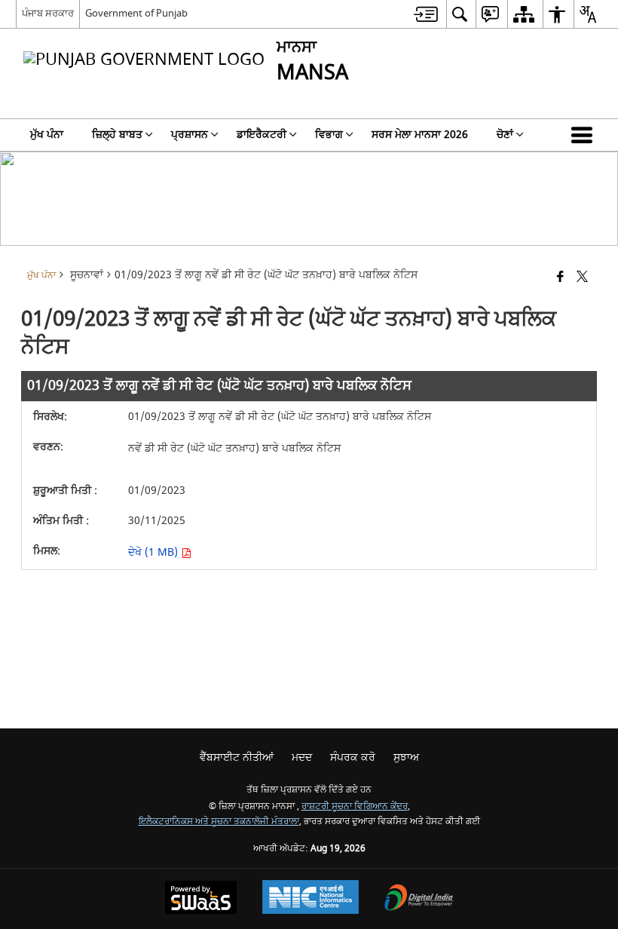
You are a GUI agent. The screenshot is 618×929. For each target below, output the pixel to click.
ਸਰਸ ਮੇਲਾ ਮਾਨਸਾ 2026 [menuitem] (420, 135)
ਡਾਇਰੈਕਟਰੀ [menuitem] (261, 135)
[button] (585, 135)
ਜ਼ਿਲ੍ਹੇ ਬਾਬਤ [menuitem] (117, 135)
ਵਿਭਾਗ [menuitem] (329, 135)
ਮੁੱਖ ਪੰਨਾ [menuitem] (46, 135)
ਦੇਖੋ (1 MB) (154, 552)
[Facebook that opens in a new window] (560, 277)
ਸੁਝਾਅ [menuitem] (406, 757)
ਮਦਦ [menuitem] (302, 757)
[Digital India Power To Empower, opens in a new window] (419, 899)
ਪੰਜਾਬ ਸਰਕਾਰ (48, 13)
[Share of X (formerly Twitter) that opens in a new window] (582, 277)
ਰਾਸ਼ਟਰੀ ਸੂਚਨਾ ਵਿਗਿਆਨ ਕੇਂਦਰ (354, 806)
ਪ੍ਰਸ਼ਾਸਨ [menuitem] (189, 135)
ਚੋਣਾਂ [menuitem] (505, 135)
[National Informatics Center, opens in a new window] (310, 899)
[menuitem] (425, 14)
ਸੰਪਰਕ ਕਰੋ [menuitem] (352, 757)
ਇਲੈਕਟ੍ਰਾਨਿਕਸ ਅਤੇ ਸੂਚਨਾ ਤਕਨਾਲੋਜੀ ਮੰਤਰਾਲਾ (219, 821)
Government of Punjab (136, 13)
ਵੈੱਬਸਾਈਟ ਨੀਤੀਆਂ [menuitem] (237, 757)
